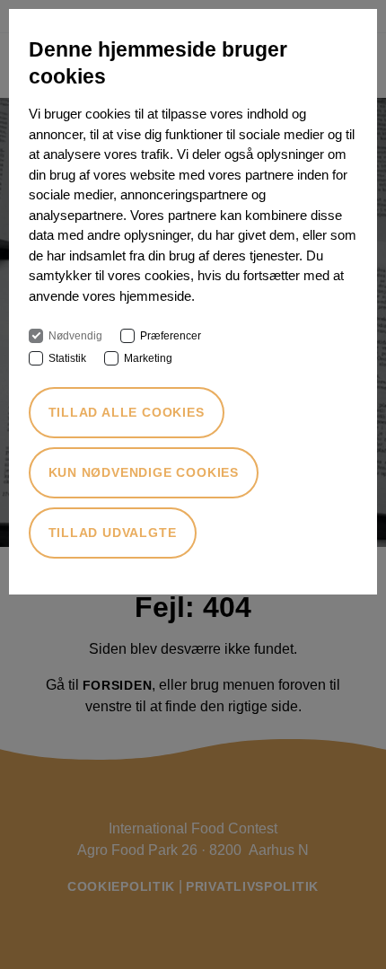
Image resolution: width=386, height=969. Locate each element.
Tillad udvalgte (112, 532)
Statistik (67, 358)
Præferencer (170, 336)
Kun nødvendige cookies (144, 472)
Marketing (148, 358)
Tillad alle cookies (126, 412)
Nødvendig (75, 336)
